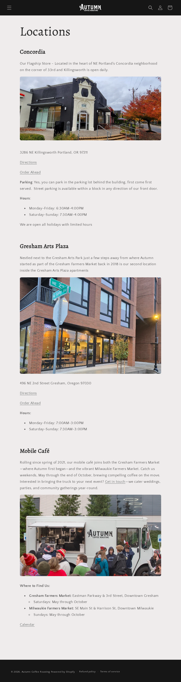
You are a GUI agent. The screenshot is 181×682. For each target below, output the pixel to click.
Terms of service (110, 671)
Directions (28, 162)
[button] (9, 8)
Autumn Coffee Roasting (36, 672)
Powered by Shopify (63, 672)
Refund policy (87, 671)
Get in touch (115, 482)
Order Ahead (30, 172)
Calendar (27, 625)
